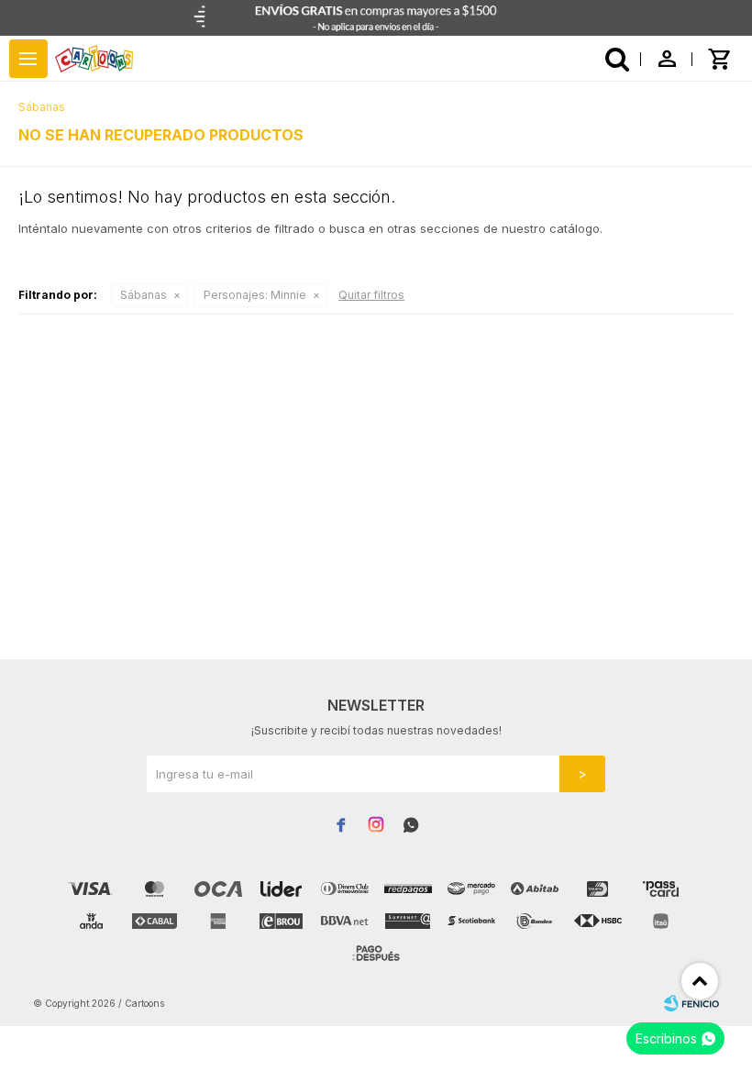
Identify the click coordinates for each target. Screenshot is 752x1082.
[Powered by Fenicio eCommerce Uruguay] (691, 1003)
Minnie (255, 295)
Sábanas (143, 295)
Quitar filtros (371, 295)
